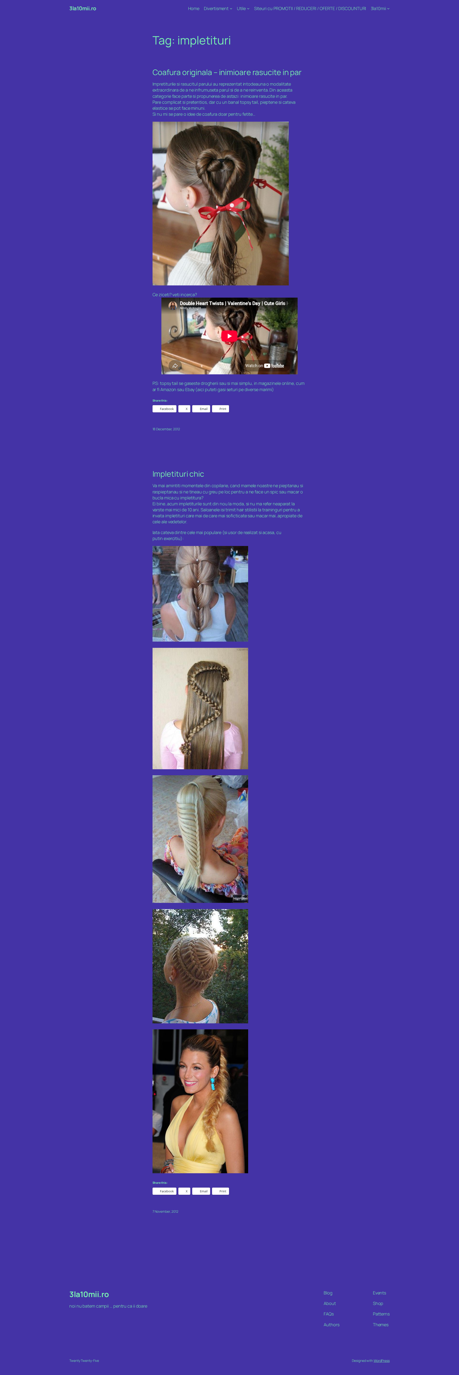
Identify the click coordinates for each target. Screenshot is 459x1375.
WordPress (382, 1360)
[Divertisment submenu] (231, 8)
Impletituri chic (178, 473)
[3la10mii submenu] (388, 8)
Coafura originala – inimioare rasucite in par (227, 72)
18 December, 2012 (166, 429)
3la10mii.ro (82, 8)
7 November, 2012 (165, 1211)
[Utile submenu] (248, 8)
